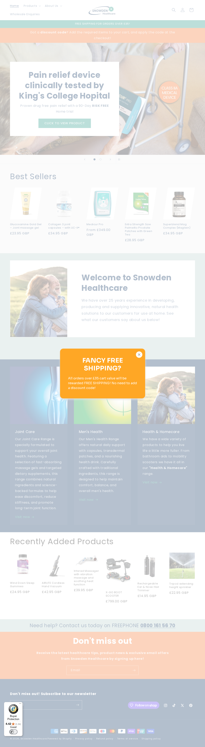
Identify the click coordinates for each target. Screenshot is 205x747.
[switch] (13, 731)
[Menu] (20, 704)
